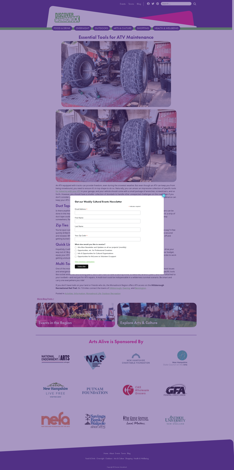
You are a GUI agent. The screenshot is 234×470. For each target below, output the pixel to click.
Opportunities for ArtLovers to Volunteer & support (97, 256)
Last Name (79, 226)
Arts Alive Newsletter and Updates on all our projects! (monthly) (102, 247)
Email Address (81, 209)
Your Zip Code (81, 235)
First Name (79, 218)
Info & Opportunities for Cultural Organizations (95, 253)
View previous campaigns (84, 262)
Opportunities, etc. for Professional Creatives (95, 250)
